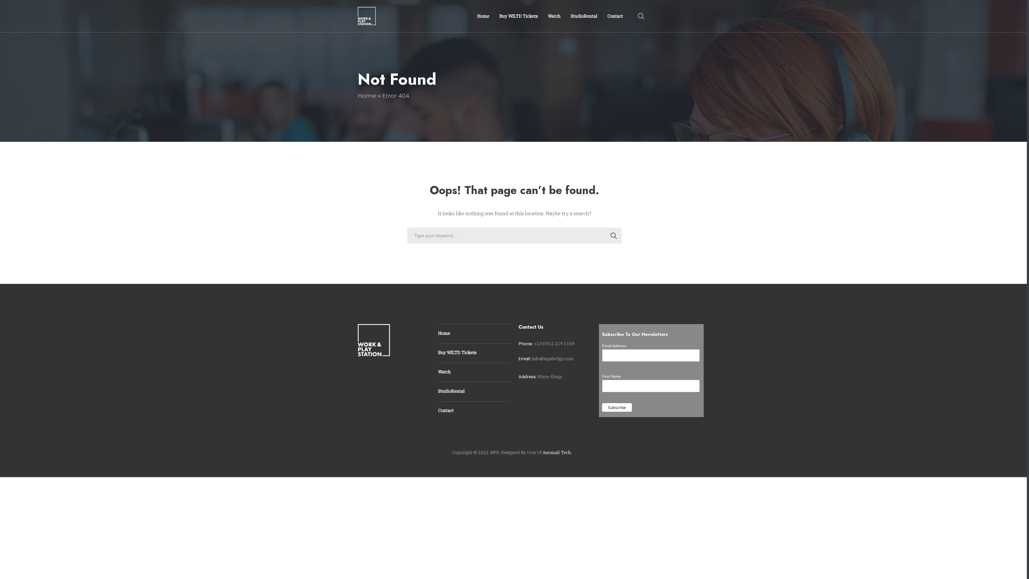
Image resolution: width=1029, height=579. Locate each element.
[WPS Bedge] (367, 15)
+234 (554, 343)
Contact (446, 410)
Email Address (615, 345)
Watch (444, 371)
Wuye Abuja (550, 376)
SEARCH (613, 235)
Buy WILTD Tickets (457, 352)
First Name (613, 376)
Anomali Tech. (557, 452)
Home (367, 96)
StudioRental (451, 391)
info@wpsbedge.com (552, 358)
